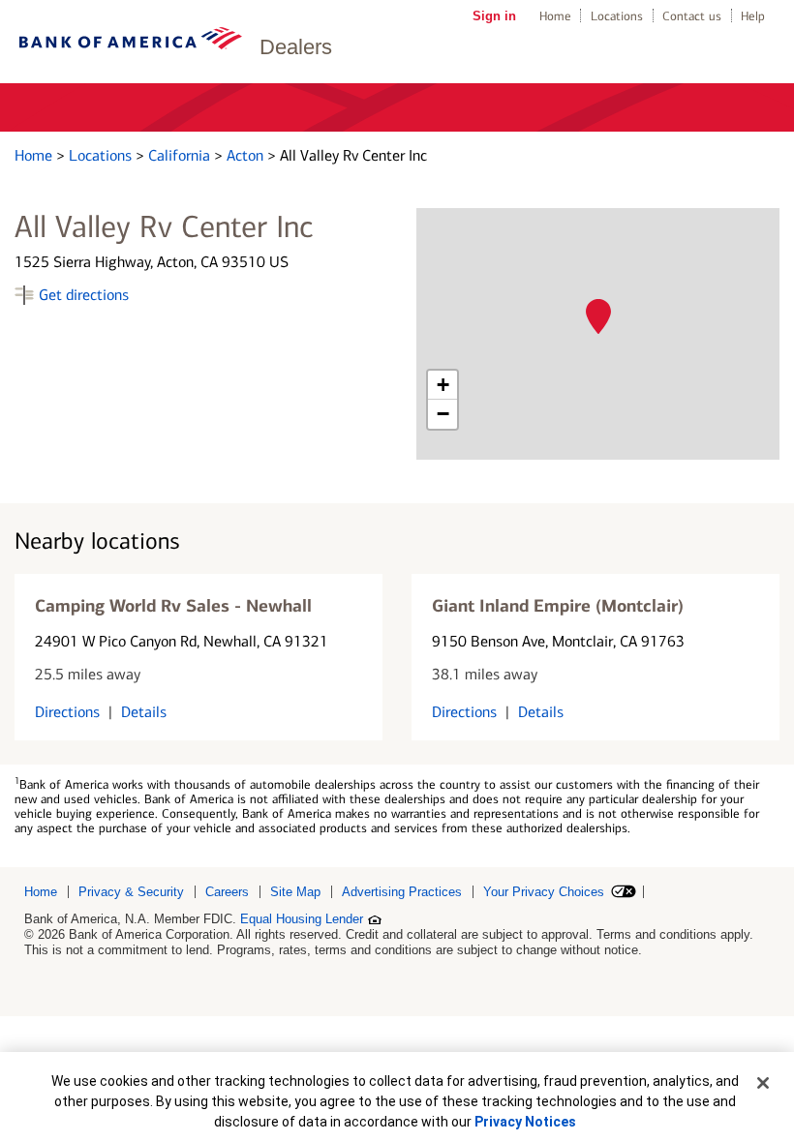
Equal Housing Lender (301, 919)
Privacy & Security (131, 892)
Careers (227, 892)
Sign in (494, 16)
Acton (247, 155)
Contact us (691, 16)
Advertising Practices (402, 892)
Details (144, 712)
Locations (617, 16)
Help (753, 16)
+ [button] (443, 385)
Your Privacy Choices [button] (543, 892)
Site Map (295, 892)
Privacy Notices (525, 1121)
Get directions (84, 295)
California (181, 155)
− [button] (443, 414)
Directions (67, 712)
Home (555, 16)
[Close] (763, 1083)
